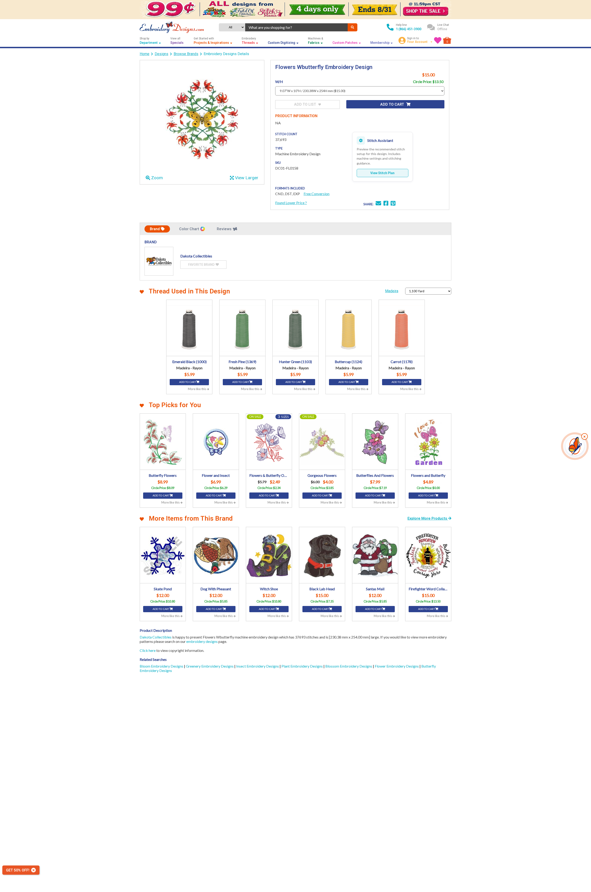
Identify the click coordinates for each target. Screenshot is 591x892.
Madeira (391, 291)
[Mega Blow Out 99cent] (295, 9)
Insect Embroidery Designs (258, 666)
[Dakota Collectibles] (159, 261)
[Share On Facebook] (385, 204)
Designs (161, 54)
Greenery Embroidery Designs (210, 666)
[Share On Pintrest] (393, 204)
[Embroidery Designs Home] (172, 27)
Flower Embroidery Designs (397, 666)
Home (144, 54)
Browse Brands (186, 54)
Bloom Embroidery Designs (162, 666)
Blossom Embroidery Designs (349, 666)
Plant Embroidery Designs (302, 666)
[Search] (352, 27)
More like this (197, 389)
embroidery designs (202, 641)
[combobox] (296, 27)
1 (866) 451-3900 (408, 29)
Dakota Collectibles (156, 637)
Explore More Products (427, 518)
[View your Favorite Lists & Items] (437, 40)
